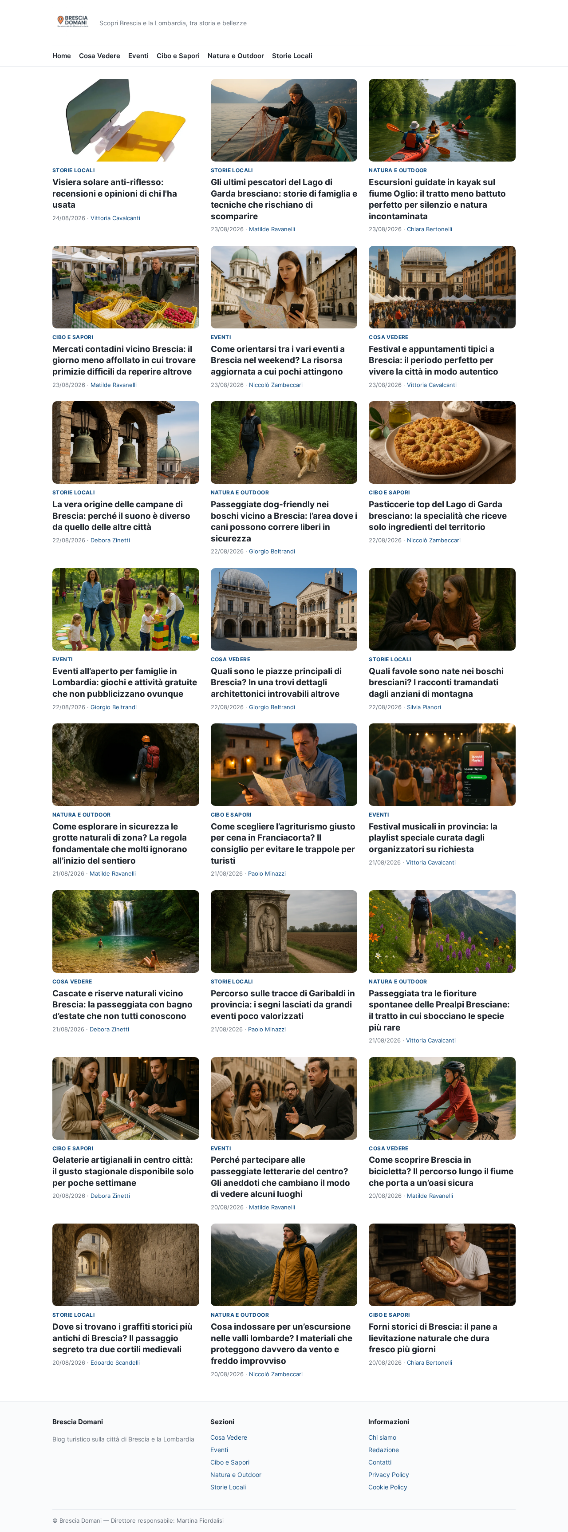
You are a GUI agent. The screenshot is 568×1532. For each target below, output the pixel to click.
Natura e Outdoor (236, 55)
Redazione (383, 1449)
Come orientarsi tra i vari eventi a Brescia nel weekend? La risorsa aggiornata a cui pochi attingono (278, 360)
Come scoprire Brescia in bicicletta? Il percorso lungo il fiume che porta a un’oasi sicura (441, 1171)
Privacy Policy (388, 1474)
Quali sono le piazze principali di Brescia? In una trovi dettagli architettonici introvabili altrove (276, 682)
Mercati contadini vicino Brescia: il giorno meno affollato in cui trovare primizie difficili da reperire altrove (124, 360)
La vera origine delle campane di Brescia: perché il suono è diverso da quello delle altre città (121, 515)
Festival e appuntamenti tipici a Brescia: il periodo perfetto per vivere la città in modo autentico (433, 360)
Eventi (138, 55)
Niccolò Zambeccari (276, 384)
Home (61, 55)
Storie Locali (292, 55)
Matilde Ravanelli (272, 229)
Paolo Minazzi (267, 873)
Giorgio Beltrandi (272, 551)
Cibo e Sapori (178, 55)
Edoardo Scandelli (115, 1362)
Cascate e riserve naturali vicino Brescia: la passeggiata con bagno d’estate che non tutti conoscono (122, 1004)
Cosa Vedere (99, 55)
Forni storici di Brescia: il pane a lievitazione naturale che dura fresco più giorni (433, 1338)
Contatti (379, 1462)
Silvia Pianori (424, 707)
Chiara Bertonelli (429, 229)
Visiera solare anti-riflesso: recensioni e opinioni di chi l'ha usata (114, 193)
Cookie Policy (387, 1487)
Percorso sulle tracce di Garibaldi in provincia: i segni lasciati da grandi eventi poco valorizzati (283, 1004)
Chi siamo (382, 1437)
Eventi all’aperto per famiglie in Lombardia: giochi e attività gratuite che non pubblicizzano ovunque (124, 682)
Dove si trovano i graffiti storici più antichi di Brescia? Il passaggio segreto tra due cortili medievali (122, 1338)
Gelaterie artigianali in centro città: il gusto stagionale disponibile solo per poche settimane (123, 1171)
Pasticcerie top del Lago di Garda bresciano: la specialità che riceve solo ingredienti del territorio (438, 515)
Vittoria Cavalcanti (115, 217)
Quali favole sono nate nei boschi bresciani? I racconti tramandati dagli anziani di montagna (436, 682)
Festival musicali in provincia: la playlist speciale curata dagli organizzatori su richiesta (433, 837)
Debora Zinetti (110, 540)
